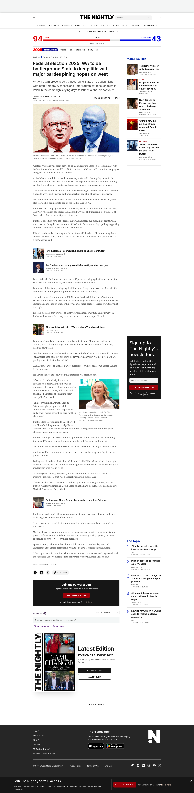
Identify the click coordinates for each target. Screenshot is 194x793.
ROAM (116, 25)
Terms (153, 393)
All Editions (94, 677)
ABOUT (36, 740)
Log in (158, 18)
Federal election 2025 (54, 254)
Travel (134, 603)
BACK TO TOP (95, 704)
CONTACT (37, 745)
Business (67, 25)
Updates (63, 50)
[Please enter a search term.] (149, 18)
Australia (54, 25)
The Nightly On (149, 25)
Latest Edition (94, 670)
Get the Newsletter (144, 387)
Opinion (94, 25)
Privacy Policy (143, 394)
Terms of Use (93, 766)
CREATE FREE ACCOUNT (76, 595)
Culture (105, 25)
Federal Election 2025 (54, 57)
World (135, 25)
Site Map (108, 766)
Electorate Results (78, 50)
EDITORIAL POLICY (41, 749)
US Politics (80, 25)
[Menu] (34, 17)
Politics (41, 25)
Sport (125, 25)
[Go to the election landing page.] (45, 49)
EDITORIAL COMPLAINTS (44, 753)
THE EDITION (39, 736)
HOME (36, 731)
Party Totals (93, 50)
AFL (132, 552)
